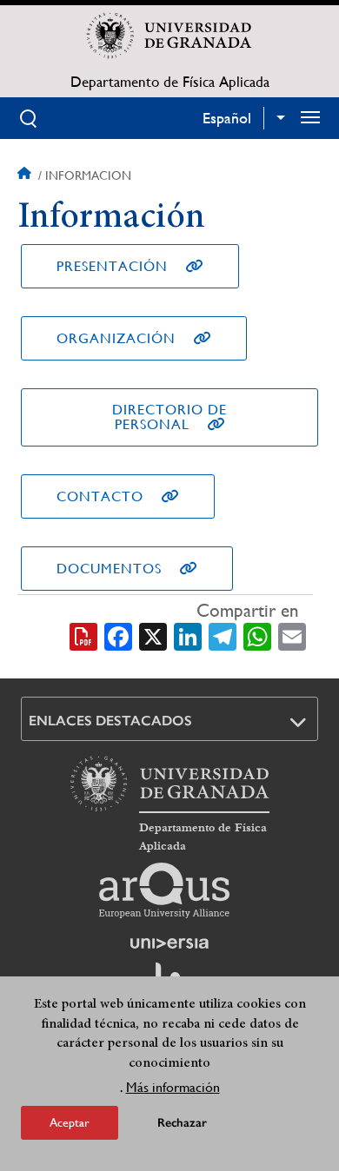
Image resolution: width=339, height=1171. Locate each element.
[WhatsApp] (257, 635)
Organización (116, 338)
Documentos (109, 568)
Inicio (26, 175)
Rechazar (182, 1122)
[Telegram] (222, 635)
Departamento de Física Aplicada (169, 81)
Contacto (99, 496)
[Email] (292, 635)
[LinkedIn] (188, 635)
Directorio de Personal (169, 417)
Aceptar (70, 1122)
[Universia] (169, 943)
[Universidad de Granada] (169, 35)
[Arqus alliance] (164, 890)
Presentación (112, 266)
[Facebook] (118, 635)
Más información (173, 1087)
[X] (153, 635)
